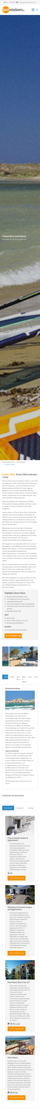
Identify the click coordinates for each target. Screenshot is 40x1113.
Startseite (13, 9)
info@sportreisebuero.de (27, 2)
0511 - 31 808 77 (10, 2)
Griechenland (21, 462)
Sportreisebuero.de (8, 462)
